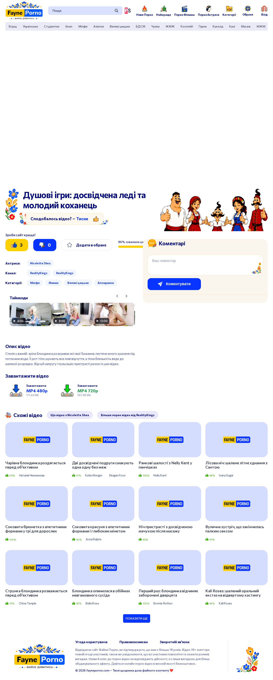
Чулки (155, 26)
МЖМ (261, 26)
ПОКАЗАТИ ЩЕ (137, 618)
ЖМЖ (170, 26)
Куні (232, 26)
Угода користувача (91, 642)
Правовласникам (133, 642)
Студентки (51, 26)
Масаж (246, 26)
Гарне (203, 26)
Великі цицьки (120, 26)
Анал (68, 26)
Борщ (13, 26)
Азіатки (98, 26)
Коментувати (178, 284)
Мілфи (82, 26)
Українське (30, 26)
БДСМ (140, 26)
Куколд (218, 26)
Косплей (187, 26)
